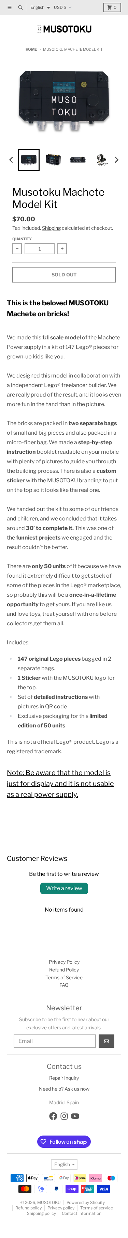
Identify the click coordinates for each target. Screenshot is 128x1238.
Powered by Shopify (86, 1202)
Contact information (81, 1213)
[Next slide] (116, 160)
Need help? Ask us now (64, 1089)
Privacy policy (60, 1207)
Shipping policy (41, 1213)
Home (31, 49)
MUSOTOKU (49, 1202)
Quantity (22, 239)
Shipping (51, 228)
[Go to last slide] (11, 160)
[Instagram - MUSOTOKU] (64, 1116)
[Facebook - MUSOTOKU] (53, 1116)
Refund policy (28, 1207)
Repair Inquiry (64, 1078)
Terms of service (96, 1207)
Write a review (64, 888)
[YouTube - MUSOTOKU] (75, 1116)
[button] (29, 160)
